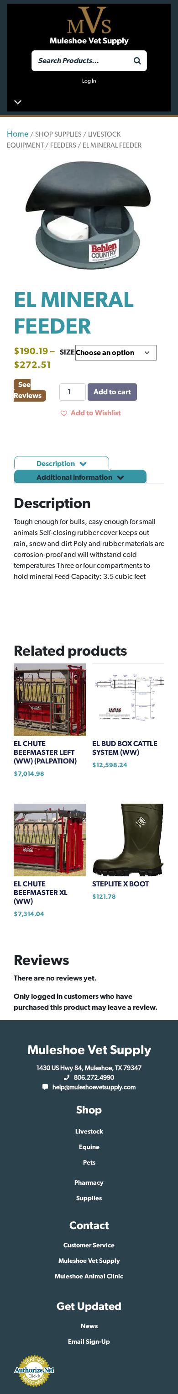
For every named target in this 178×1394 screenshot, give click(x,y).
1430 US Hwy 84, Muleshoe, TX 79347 (89, 1068)
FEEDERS (63, 145)
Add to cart (112, 392)
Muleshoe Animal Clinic (89, 1276)
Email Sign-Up (89, 1342)
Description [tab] (56, 463)
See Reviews (28, 390)
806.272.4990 (94, 1078)
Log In (89, 81)
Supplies (89, 1198)
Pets (89, 1163)
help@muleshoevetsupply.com (94, 1087)
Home (18, 134)
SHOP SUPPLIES (58, 134)
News (89, 1326)
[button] (90, 413)
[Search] (137, 61)
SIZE (67, 352)
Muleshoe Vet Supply (89, 1261)
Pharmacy (89, 1183)
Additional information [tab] (75, 477)
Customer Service (89, 1245)
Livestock (89, 1132)
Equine (89, 1147)
